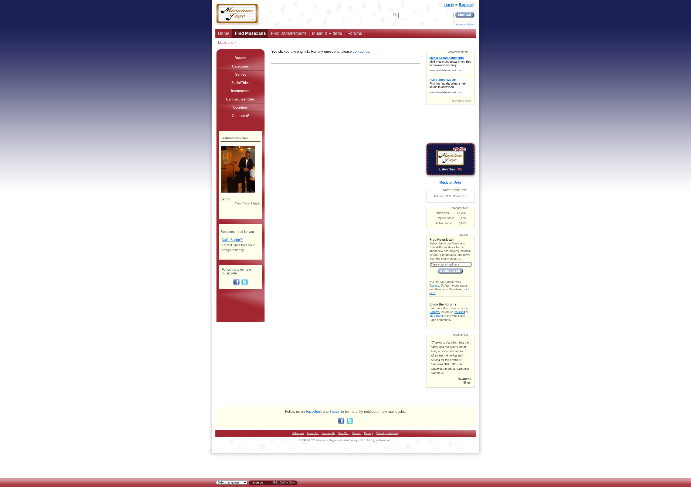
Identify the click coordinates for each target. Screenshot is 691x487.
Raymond (465, 378)
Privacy (434, 285)
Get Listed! (240, 116)
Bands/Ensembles (240, 99)
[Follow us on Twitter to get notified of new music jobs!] (244, 284)
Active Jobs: (444, 223)
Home (223, 33)
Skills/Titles (240, 83)
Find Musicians (250, 33)
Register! (466, 5)
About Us (313, 433)
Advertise (298, 433)
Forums (354, 33)
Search (356, 433)
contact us (361, 51)
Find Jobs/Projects (289, 33)
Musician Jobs (450, 182)
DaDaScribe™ (232, 240)
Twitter (335, 411)
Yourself (459, 312)
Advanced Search (465, 24)
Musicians (225, 42)
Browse (240, 58)
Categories (240, 66)
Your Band (436, 315)
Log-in (449, 5)
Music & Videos (327, 33)
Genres (240, 74)
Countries (240, 107)
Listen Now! (448, 169)
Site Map (343, 433)
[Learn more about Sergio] (240, 193)
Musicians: (443, 212)
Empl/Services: (445, 218)
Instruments (240, 91)
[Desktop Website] (387, 433)
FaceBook (314, 411)
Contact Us (328, 433)
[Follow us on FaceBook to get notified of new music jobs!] (236, 284)
